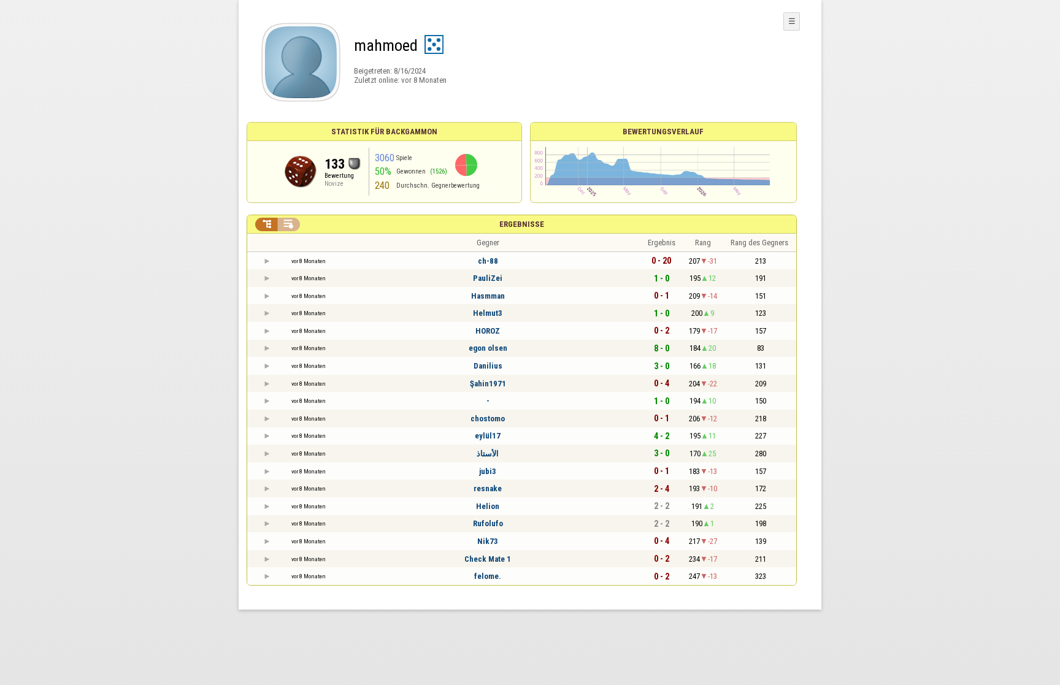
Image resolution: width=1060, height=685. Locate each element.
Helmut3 (487, 313)
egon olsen (488, 348)
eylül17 (488, 435)
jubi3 (487, 471)
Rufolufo (488, 523)
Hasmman (488, 295)
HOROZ (487, 330)
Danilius (488, 365)
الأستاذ (488, 453)
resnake (488, 488)
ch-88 (488, 261)
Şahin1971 (488, 383)
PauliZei (487, 278)
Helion (487, 506)
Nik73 (487, 541)
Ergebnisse (521, 224)
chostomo (487, 418)
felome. (487, 576)
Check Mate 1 (487, 559)
